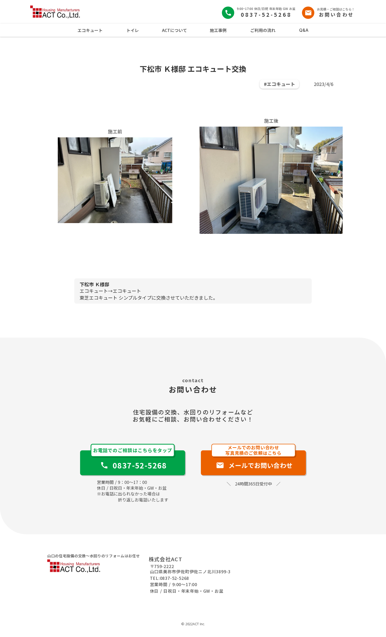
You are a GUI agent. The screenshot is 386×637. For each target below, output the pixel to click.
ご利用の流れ (262, 30)
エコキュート (90, 30)
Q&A (304, 30)
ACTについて (174, 30)
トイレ (132, 30)
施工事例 (218, 30)
